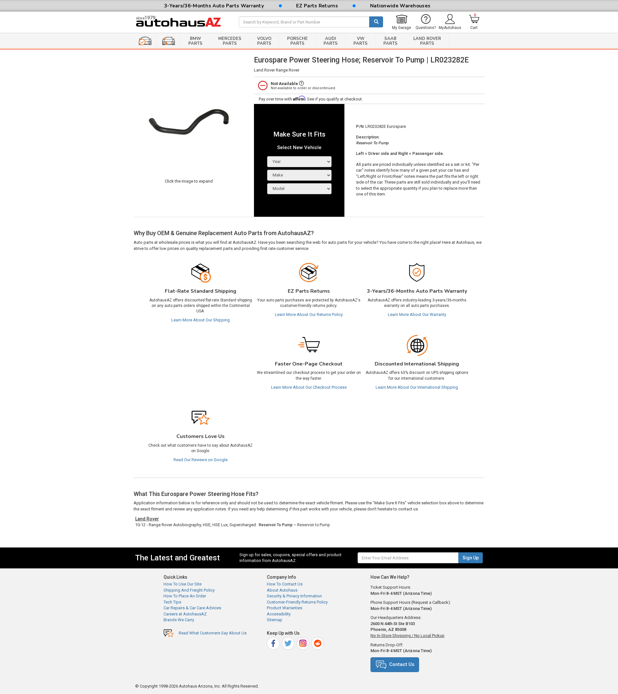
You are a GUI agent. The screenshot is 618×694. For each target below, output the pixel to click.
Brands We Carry (179, 619)
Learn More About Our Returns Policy (309, 314)
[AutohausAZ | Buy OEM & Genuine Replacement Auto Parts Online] (182, 22)
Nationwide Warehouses (400, 6)
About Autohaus (282, 590)
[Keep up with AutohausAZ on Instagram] (303, 642)
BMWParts (195, 41)
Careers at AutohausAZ (185, 614)
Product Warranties (284, 607)
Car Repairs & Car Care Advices (192, 607)
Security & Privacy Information (294, 596)
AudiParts (330, 41)
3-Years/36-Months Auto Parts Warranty (214, 6)
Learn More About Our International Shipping (417, 387)
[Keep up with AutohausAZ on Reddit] (318, 642)
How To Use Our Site (182, 584)
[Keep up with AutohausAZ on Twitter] (288, 642)
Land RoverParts (427, 41)
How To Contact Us (285, 584)
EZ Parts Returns (317, 6)
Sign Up (471, 557)
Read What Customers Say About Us (213, 633)
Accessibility (279, 614)
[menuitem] (401, 22)
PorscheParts (297, 41)
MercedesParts (229, 41)
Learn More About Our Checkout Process (309, 387)
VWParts (360, 41)
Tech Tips (172, 602)
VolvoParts (264, 41)
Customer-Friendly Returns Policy (297, 602)
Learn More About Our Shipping (200, 320)
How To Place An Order (185, 596)
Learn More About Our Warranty (417, 314)
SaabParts (390, 41)
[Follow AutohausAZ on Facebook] (274, 642)
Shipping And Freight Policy (189, 590)
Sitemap (274, 619)
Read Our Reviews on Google (200, 459)
